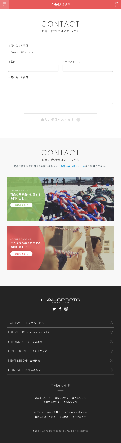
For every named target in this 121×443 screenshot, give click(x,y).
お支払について (43, 398)
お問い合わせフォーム (72, 166)
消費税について (52, 402)
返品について (70, 402)
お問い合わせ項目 (18, 45)
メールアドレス (71, 61)
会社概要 (64, 417)
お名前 (12, 61)
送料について (79, 398)
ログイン (38, 412)
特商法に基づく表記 (45, 417)
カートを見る (53, 412)
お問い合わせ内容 (18, 77)
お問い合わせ (79, 417)
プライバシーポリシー (75, 412)
